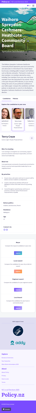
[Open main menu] (33, 6)
